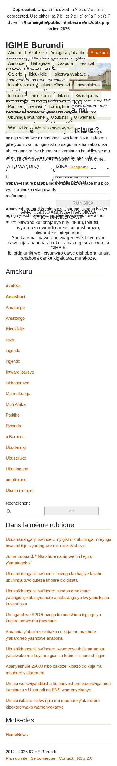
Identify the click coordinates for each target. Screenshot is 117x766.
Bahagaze (40, 63)
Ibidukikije (38, 74)
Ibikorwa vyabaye (69, 74)
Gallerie (15, 74)
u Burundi (14, 436)
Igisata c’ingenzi (55, 84)
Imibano (15, 95)
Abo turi (15, 52)
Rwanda (13, 425)
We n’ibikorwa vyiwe (54, 127)
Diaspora (64, 63)
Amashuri (15, 296)
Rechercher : (18, 503)
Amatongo (15, 307)
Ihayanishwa (88, 84)
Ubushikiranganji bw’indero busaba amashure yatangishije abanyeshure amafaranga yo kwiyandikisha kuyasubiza (57, 597)
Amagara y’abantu (67, 52)
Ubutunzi (59, 117)
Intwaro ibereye (20, 372)
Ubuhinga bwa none (26, 117)
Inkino (63, 95)
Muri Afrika (16, 404)
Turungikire (59, 106)
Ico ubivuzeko (21, 84)
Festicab (87, 63)
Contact (66, 758)
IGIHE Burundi (34, 45)
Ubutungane (17, 468)
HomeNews (17, 734)
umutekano (16, 479)
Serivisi (35, 106)
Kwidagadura (87, 95)
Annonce (16, 63)
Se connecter (78, 166)
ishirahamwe (17, 382)
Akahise (36, 52)
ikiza (10, 339)
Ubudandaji (16, 447)
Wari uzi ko (18, 127)
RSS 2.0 (84, 758)
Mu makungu (18, 393)
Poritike (15, 106)
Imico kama (40, 95)
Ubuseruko (16, 458)
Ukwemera (84, 117)
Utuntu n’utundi (19, 490)
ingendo (13, 350)
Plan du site (16, 758)
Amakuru (99, 52)
